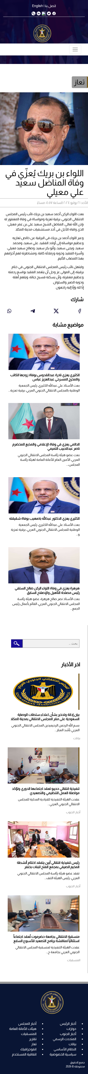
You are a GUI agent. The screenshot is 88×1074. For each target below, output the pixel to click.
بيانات (72, 1044)
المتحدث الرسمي (64, 1039)
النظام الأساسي (65, 1049)
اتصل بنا (50, 6)
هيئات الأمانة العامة (23, 1029)
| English (38, 6)
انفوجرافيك (28, 1049)
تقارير (33, 1039)
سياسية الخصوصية (63, 1054)
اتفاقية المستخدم (24, 1054)
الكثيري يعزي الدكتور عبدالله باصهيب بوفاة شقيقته (44, 518)
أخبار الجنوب (68, 1034)
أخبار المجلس (27, 1023)
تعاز (34, 1044)
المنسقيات (29, 1034)
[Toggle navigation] (75, 49)
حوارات (71, 1029)
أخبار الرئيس (68, 1023)
